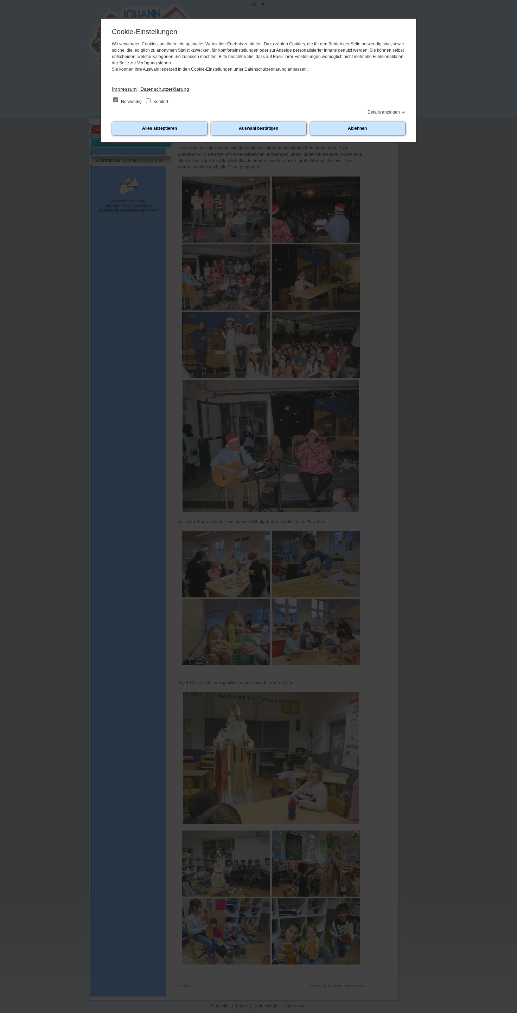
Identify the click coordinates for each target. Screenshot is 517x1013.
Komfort (160, 101)
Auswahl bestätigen (258, 128)
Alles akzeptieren (159, 128)
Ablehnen (357, 128)
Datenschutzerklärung (164, 89)
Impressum (124, 89)
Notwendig (131, 101)
